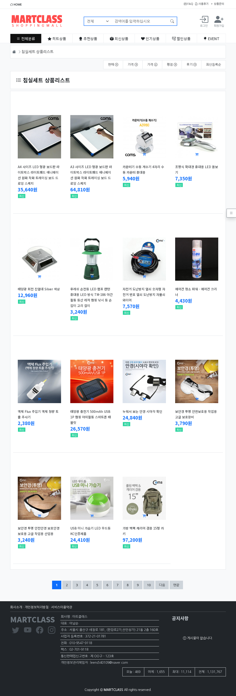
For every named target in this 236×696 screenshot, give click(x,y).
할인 (183, 38)
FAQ (190, 4)
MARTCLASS (32, 619)
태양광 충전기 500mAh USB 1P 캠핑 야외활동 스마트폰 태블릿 (90, 417)
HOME (17, 4)
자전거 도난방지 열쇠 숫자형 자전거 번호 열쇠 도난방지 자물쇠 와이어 (144, 294)
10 (150, 585)
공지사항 (180, 618)
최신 (121, 38)
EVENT (213, 38)
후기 (189, 64)
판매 (111, 64)
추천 (90, 38)
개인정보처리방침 (37, 607)
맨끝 (176, 585)
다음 (162, 585)
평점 (170, 64)
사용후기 (203, 4)
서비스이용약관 (61, 607)
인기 (152, 38)
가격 (131, 64)
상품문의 (218, 4)
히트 (58, 38)
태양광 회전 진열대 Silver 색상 (39, 289)
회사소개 (16, 607)
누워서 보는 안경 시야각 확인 (142, 411)
